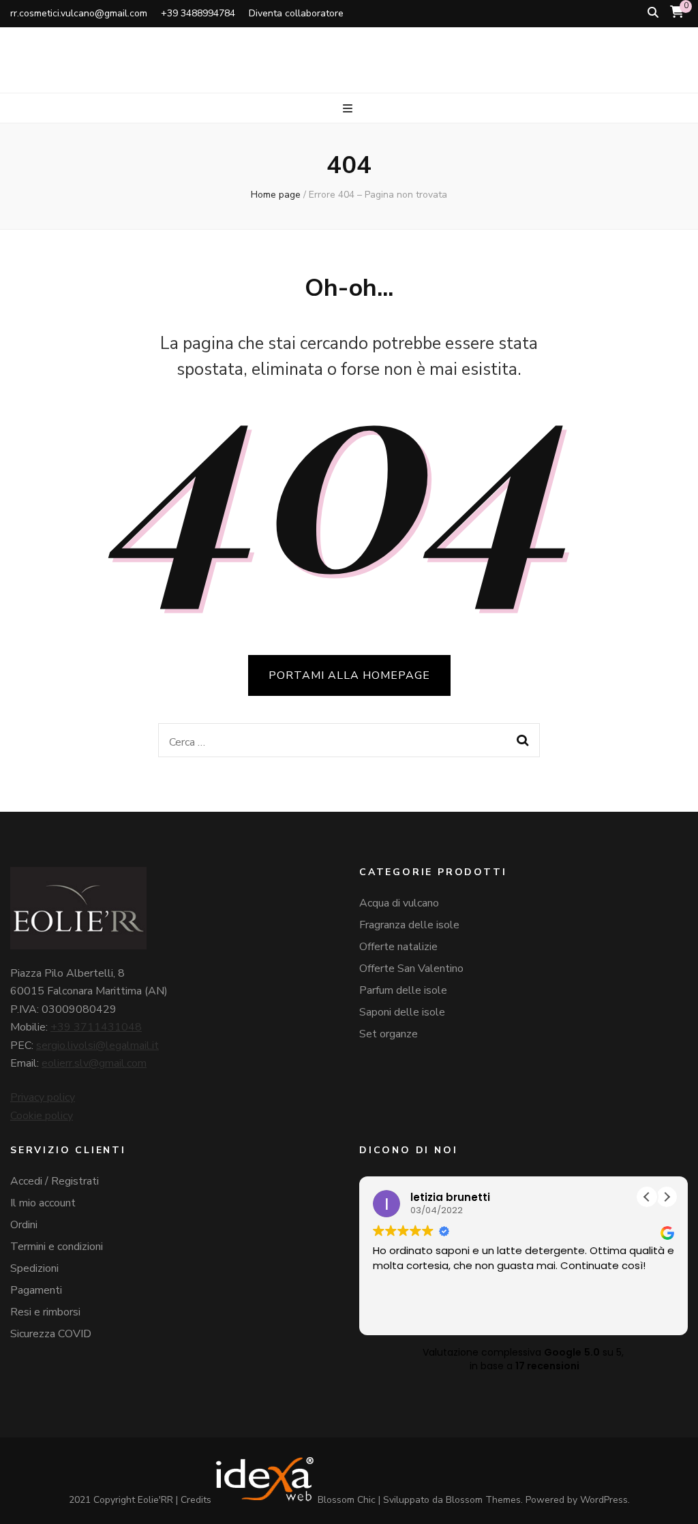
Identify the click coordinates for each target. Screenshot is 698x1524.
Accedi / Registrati (54, 1181)
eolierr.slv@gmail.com (94, 1063)
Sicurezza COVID (50, 1333)
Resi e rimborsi (45, 1312)
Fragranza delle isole (409, 924)
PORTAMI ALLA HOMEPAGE (349, 675)
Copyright (114, 1499)
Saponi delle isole (402, 1012)
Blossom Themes (483, 1499)
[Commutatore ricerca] (653, 12)
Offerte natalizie (398, 946)
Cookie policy (41, 1115)
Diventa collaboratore (296, 13)
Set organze (388, 1033)
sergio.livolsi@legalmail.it (97, 1045)
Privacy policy (42, 1097)
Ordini (23, 1224)
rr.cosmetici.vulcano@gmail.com (78, 13)
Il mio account (43, 1202)
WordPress (604, 1499)
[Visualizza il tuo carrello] (677, 12)
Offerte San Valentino (411, 968)
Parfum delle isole (403, 990)
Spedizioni (34, 1268)
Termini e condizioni (56, 1246)
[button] (666, 1197)
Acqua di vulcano (399, 903)
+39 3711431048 (96, 1027)
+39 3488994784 (198, 13)
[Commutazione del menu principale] (349, 109)
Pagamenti (36, 1290)
